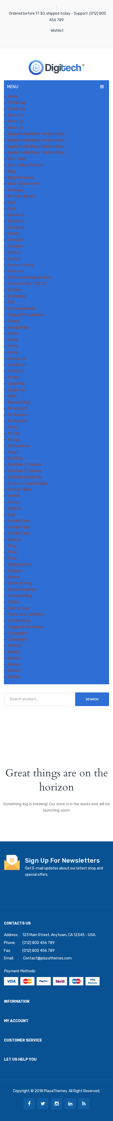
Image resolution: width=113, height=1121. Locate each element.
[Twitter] (42, 1103)
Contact (15, 252)
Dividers (14, 290)
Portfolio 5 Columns (25, 471)
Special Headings (22, 589)
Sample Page (19, 521)
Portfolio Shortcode (25, 477)
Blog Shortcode (21, 177)
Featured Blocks (21, 308)
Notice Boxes (19, 446)
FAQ (11, 302)
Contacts (16, 271)
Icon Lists (16, 371)
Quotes (14, 502)
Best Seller (17, 159)
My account (18, 408)
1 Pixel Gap (17, 102)
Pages (13, 452)
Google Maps (18, 327)
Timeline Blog (19, 620)
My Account (18, 415)
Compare (15, 240)
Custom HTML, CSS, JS (27, 283)
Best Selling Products (26, 165)
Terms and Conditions (26, 614)
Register (15, 508)
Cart (12, 202)
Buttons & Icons (21, 196)
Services (15, 539)
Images (14, 377)
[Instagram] (56, 1103)
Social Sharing (20, 583)
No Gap (14, 433)
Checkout (16, 215)
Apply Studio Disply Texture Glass (36, 134)
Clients (14, 234)
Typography (18, 633)
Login (12, 396)
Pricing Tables (19, 489)
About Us (15, 115)
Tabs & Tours (19, 608)
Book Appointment (24, 184)
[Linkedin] (70, 1103)
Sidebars (15, 571)
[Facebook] (29, 1103)
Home (13, 96)
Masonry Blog (19, 402)
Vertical (14, 645)
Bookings (15, 190)
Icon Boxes (17, 364)
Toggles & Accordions (26, 627)
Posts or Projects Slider (28, 483)
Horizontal (16, 358)
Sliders (13, 577)
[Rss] (83, 1103)
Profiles (14, 496)
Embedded (17, 296)
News (12, 427)
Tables (13, 602)
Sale (11, 515)
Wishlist (57, 30)
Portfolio (15, 458)
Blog (11, 171)
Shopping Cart (20, 564)
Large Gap (16, 383)
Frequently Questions (26, 315)
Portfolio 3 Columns (25, 464)
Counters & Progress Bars (29, 277)
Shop (12, 546)
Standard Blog (20, 596)
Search (92, 699)
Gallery (14, 321)
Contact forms (21, 265)
